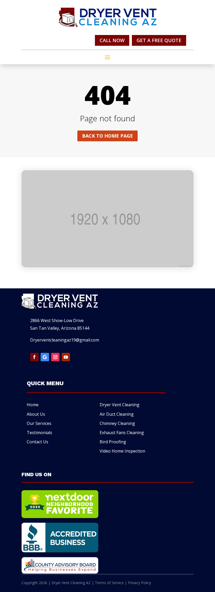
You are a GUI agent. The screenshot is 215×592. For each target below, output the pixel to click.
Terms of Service (109, 582)
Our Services (39, 423)
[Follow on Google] (45, 357)
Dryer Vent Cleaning (119, 405)
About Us (36, 414)
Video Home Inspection (122, 451)
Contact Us (37, 442)
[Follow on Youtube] (66, 357)
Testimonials (39, 432)
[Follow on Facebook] (34, 357)
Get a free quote (159, 40)
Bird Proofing (113, 442)
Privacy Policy (139, 582)
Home (33, 405)
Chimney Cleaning (117, 423)
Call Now (112, 40)
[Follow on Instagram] (55, 357)
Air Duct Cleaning (117, 414)
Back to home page (107, 136)
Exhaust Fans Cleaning (122, 432)
